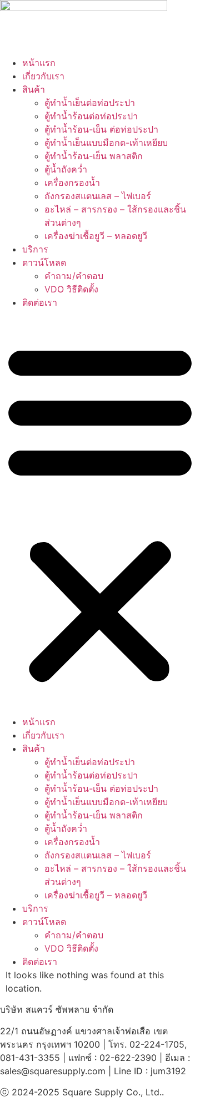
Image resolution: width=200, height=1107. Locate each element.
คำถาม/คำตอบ (73, 275)
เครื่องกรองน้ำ (72, 182)
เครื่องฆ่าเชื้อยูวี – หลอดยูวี (95, 235)
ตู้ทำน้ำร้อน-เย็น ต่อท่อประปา (101, 129)
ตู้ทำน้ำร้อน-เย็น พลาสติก (93, 155)
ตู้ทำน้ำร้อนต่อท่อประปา (91, 116)
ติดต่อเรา (39, 302)
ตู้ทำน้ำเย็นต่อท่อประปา (89, 102)
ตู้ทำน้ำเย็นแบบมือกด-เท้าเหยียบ (106, 142)
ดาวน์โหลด (44, 262)
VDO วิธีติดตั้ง (71, 289)
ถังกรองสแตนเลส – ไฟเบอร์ (97, 195)
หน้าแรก (39, 62)
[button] (100, 512)
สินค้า (33, 89)
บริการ (35, 249)
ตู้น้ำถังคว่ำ (65, 169)
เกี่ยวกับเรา (43, 76)
